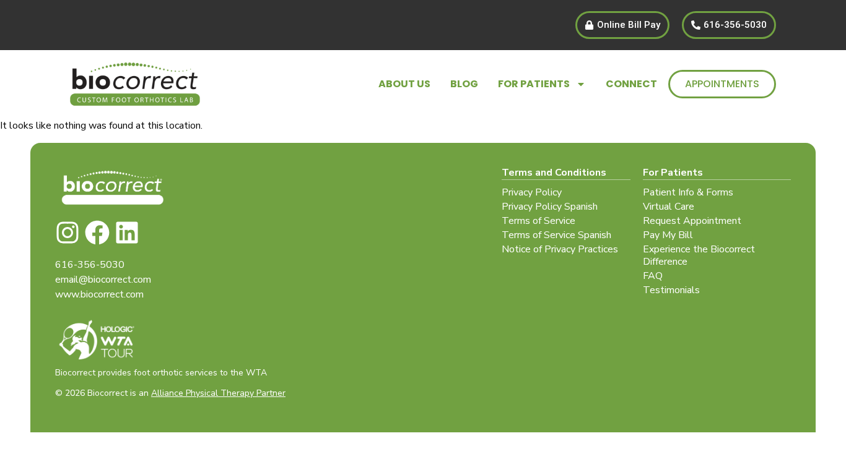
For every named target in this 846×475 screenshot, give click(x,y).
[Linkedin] (127, 232)
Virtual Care (668, 206)
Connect (631, 84)
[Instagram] (67, 232)
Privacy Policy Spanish (550, 206)
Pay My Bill (668, 235)
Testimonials (671, 290)
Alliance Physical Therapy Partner (218, 393)
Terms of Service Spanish (556, 235)
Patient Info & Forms (688, 192)
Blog (464, 84)
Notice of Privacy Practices (560, 249)
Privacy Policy (532, 192)
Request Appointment (692, 221)
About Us (404, 84)
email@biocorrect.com (103, 279)
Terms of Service (538, 221)
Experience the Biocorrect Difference (699, 255)
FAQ (653, 276)
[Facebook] (97, 232)
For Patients (534, 84)
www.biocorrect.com (99, 294)
